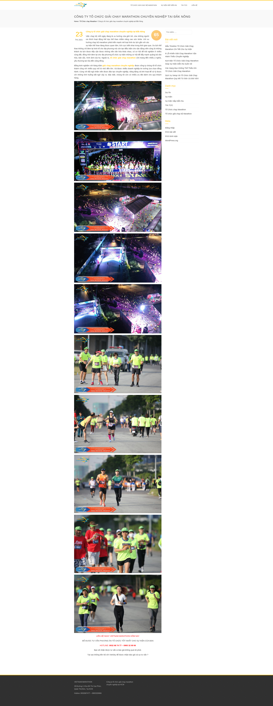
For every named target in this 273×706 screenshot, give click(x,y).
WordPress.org (171, 140)
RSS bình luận (171, 136)
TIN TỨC (169, 105)
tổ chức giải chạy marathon (123, 58)
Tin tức (184, 5)
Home (76, 21)
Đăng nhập (170, 128)
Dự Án (168, 92)
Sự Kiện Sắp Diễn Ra (169, 5)
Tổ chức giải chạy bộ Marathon (143, 5)
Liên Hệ (194, 5)
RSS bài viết (170, 132)
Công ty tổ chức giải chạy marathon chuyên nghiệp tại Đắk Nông (115, 32)
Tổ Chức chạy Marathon (88, 21)
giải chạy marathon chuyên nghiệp (118, 66)
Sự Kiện (168, 97)
